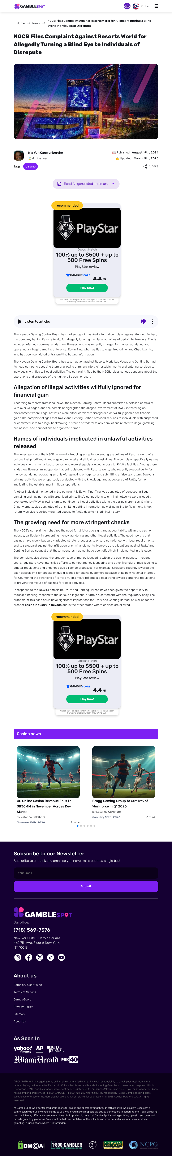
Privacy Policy (23, 1007)
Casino (30, 166)
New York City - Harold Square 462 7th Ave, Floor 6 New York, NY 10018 (37, 942)
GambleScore (22, 999)
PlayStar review (87, 267)
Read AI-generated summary (86, 184)
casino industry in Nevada (43, 605)
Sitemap (19, 1014)
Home (21, 23)
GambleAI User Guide (28, 985)
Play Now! (87, 288)
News (36, 23)
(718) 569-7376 (32, 929)
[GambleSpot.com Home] (30, 6)
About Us (20, 1021)
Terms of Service (25, 992)
